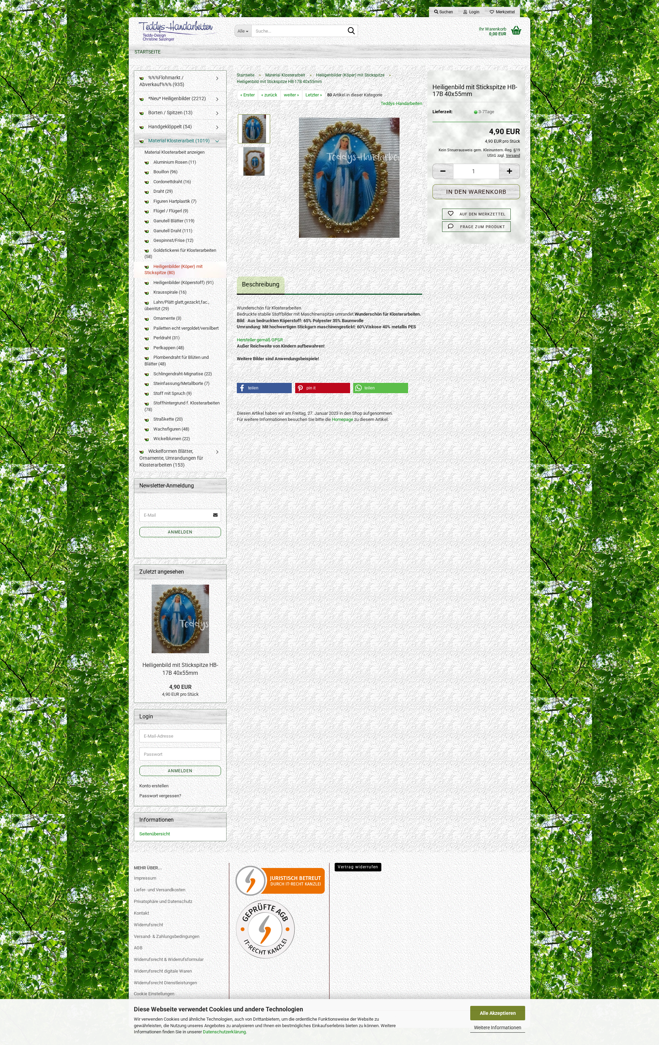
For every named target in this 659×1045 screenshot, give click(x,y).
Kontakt (141, 913)
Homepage (342, 419)
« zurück (269, 94)
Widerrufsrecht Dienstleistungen (165, 982)
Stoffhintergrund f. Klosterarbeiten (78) (182, 406)
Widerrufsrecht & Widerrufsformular (169, 959)
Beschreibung (260, 284)
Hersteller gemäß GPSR (260, 339)
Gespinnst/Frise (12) (173, 240)
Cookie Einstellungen (154, 993)
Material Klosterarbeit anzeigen (174, 152)
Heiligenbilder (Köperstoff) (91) (183, 282)
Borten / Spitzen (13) (170, 112)
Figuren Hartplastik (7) (174, 201)
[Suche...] (351, 31)
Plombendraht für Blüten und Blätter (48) (176, 360)
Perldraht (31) (166, 337)
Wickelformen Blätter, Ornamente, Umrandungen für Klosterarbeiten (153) (171, 458)
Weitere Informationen (497, 1027)
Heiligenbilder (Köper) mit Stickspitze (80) (173, 269)
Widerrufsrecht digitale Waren (163, 971)
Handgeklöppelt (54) (169, 126)
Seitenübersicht (154, 833)
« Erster (247, 94)
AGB (138, 947)
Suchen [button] (445, 12)
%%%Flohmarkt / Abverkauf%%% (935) (161, 81)
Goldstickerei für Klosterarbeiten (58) (180, 253)
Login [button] (473, 12)
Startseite (148, 52)
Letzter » (313, 94)
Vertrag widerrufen (358, 867)
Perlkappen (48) (168, 347)
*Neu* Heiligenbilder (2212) (176, 98)
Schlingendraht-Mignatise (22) (182, 373)
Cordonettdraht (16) (171, 181)
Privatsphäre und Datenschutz (163, 901)
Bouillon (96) (165, 171)
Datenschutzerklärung (224, 1031)
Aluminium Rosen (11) (174, 162)
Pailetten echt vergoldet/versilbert (185, 328)
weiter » (291, 94)
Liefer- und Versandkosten (159, 889)
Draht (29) (162, 191)
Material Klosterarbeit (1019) (178, 140)
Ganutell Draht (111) (172, 230)
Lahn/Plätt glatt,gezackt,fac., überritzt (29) (176, 305)
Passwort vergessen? (160, 795)
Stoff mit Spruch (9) (172, 393)
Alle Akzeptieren (498, 1013)
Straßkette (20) (167, 419)
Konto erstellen (154, 785)
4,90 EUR (180, 687)
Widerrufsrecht (148, 924)
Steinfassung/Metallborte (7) (181, 383)
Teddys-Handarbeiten (401, 103)
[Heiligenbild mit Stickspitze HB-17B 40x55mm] (349, 177)
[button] (442, 171)
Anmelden (180, 532)
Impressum (145, 878)
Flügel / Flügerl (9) (170, 210)
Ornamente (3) (167, 318)
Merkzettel (504, 12)
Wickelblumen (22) (171, 438)
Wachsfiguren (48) (170, 429)
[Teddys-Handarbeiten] (179, 31)
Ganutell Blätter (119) (173, 220)
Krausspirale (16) (169, 292)
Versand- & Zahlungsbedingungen (166, 936)
